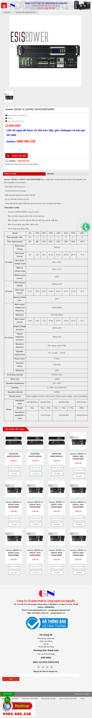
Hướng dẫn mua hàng (46, 647)
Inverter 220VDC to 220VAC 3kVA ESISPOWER (78, 504)
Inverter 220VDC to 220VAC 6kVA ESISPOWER (14, 504)
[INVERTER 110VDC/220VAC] (35, 440)
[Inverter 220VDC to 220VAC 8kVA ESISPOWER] (78, 440)
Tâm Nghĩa (86, 694)
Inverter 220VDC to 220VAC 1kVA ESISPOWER (35, 552)
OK (11, 679)
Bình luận (50, 174)
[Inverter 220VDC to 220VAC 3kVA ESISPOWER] (78, 489)
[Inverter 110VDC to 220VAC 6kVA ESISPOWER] (78, 537)
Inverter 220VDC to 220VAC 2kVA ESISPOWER (14, 552)
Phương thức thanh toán (46, 638)
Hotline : (19, 161)
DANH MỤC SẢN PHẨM (30, 699)
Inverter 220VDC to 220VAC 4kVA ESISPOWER (57, 504)
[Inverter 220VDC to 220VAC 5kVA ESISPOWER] (35, 489)
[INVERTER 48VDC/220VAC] (56, 440)
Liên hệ (45, 644)
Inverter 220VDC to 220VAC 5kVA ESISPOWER (35, 504)
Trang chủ (6, 12)
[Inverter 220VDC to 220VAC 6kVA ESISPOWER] (13, 489)
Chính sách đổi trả (46, 641)
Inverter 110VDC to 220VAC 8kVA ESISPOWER (56, 552)
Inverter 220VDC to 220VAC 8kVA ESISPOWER (78, 456)
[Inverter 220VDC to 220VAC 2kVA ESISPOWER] (13, 537)
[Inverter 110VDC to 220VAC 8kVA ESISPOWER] (56, 537)
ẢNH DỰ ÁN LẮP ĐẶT (48, 699)
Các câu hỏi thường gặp (46, 654)
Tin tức (82, 699)
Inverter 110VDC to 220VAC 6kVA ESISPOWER (78, 552)
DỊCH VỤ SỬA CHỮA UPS (68, 699)
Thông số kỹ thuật (10, 174)
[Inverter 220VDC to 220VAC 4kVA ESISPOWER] (56, 489)
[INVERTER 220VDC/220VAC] (13, 440)
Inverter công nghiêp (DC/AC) (26, 12)
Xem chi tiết (14, 468)
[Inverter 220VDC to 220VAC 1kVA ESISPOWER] (35, 537)
